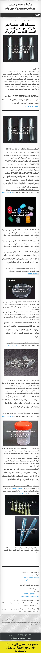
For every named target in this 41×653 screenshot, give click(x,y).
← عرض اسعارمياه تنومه (8, 620)
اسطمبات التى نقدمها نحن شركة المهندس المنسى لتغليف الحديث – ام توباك (20, 28)
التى (23, 609)
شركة (33, 611)
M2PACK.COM (31, 106)
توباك (37, 611)
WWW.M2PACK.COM (31, 577)
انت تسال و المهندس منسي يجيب (19, 20)
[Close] (39, 643)
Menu (34, 15)
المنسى (13, 609)
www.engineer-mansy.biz (29, 580)
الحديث (19, 609)
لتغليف (29, 611)
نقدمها (21, 611)
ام (3, 609)
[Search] (39, 15)
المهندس (7, 609)
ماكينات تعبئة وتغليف (20, 4)
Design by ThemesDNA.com (21, 638)
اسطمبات (28, 609)
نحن (25, 611)
